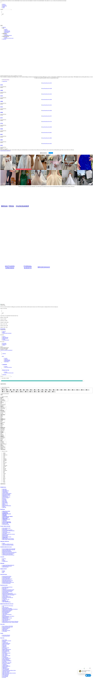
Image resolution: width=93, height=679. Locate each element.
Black (4, 479)
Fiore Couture (4, 500)
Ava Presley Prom (5, 642)
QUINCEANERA (23, 206)
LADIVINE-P (4, 520)
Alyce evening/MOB (5, 669)
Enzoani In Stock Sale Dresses (7, 551)
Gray (4, 480)
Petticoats (3, 560)
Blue (4, 461)
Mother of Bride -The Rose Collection (8, 539)
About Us (3, 336)
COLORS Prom (5, 512)
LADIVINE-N (4, 519)
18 (43, 389)
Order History (4, 344)
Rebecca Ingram (4, 502)
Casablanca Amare (5, 665)
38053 (1, 139)
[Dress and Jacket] (3, 404)
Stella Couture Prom (5, 674)
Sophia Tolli (4, 507)
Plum (4, 471)
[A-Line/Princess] (2, 437)
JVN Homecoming (5, 657)
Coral (4, 474)
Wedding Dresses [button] (3, 487)
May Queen (4, 677)
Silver (4, 481)
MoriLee (3, 503)
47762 (1, 123)
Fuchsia (4, 469)
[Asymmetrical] (2, 429)
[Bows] (2, 421)
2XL (54, 391)
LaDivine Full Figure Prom (6, 521)
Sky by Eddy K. (4, 648)
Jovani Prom (4, 515)
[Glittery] (1, 415)
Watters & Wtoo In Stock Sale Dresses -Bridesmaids (10, 621)
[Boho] (3, 403)
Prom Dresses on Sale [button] (3, 585)
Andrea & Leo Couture (6, 511)
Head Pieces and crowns (6, 627)
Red (4, 472)
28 (62, 389)
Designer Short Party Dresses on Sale (8, 582)
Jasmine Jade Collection (6, 671)
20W (88, 389)
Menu (1, 25)
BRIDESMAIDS (44, 267)
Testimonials (4, 374)
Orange (4, 473)
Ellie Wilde (4, 641)
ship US (3, 570)
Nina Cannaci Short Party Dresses (7, 580)
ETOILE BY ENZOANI (6, 496)
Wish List (3, 4)
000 (4, 389)
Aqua (4, 457)
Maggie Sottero (4, 501)
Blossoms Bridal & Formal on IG (5, 150)
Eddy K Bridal (4, 639)
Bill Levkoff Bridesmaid (6, 611)
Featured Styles (4, 81)
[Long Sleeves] (3, 443)
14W (74, 389)
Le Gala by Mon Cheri (5, 599)
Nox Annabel (4, 661)
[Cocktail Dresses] (4, 400)
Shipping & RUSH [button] (3, 568)
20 (47, 389)
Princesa (3, 543)
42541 (1, 95)
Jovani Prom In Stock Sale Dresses (7, 590)
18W (83, 389)
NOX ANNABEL (5, 676)
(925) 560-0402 (2, 328)
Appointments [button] (4, 364)
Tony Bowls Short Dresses (6, 583)
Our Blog (3, 339)
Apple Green (5, 454)
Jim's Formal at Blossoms (6, 635)
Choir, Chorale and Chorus (6, 658)
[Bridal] (4, 398)
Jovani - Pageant (4, 654)
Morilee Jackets (4, 629)
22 (50, 389)
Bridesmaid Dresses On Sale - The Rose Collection (10, 622)
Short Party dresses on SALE (6, 581)
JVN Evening (4, 656)
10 (28, 389)
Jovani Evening (4, 531)
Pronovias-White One (5, 647)
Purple (4, 463)
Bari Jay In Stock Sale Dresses (7, 608)
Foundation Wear (5, 561)
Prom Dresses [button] (2, 509)
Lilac (4, 464)
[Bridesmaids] (4, 399)
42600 (1, 101)
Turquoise (4, 458)
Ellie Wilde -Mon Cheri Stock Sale (7, 597)
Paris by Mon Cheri (5, 587)
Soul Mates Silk (4, 537)
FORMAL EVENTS (28, 267)
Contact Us (4, 331)
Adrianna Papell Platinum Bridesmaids (8, 565)
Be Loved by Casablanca (6, 663)
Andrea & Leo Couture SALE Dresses (8, 594)
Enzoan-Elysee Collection (6, 495)
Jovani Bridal (4, 499)
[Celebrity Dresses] (3, 407)
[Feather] (2, 425)
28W (18, 391)
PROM (12, 206)
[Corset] (3, 409)
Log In (3, 7)
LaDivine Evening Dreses (6, 643)
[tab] (47, 356)
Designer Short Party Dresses (6, 576)
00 (7, 389)
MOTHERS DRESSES (10, 267)
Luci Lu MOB (4, 533)
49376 (1, 84)
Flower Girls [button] (2, 624)
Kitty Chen (4, 498)
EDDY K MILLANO (5, 650)
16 (39, 389)
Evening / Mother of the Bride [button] (5, 526)
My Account (4, 343)
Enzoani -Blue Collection (6, 494)
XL (50, 391)
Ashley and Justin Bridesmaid (6, 614)
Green (4, 455)
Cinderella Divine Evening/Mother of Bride (9, 670)
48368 (1, 112)
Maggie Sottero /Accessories (6, 640)
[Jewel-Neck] (2, 435)
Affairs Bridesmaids (5, 607)
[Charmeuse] (2, 424)
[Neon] (1, 417)
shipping (3, 571)
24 (54, 389)
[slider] (83, 380)
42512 (1, 106)
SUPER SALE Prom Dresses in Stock (8, 589)
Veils (3, 559)
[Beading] (2, 420)
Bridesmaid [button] (2, 563)
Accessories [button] (2, 556)
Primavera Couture (5, 523)
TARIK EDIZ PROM (5, 668)
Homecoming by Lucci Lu (6, 579)
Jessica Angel (4, 514)
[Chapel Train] (2, 430)
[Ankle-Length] (2, 428)
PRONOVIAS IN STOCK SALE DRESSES (9, 552)
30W (22, 391)
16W (78, 389)
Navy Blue (5, 462)
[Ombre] (1, 418)
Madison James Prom (5, 673)
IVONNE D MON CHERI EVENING (8, 530)
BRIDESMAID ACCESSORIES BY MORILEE (10, 609)
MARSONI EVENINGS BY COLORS (8, 534)
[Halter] (2, 433)
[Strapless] (2, 448)
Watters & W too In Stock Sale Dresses (8, 553)
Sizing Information (5, 338)
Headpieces (4, 558)
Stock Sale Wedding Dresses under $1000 (8, 548)
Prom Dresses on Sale (5, 524)
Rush (3, 572)
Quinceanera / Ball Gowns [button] (4, 541)
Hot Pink (4, 468)
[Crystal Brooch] (2, 422)
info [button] (3, 356)
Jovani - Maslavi (4, 653)
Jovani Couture (4, 518)
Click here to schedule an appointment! (6, 350)
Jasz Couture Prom (5, 675)
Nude (4, 476)
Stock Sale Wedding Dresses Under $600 (8, 549)
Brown (4, 478)
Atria (3, 606)
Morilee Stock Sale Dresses (6, 550)
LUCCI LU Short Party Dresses (7, 578)
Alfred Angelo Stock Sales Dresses (7, 605)
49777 (1, 117)
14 (35, 389)
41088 (1, 90)
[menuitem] (47, 4)
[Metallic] (1, 416)
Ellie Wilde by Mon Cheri (6, 513)
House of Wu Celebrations (6, 619)
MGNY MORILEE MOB (6, 528)
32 (69, 389)
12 (31, 389)
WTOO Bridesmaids (5, 612)
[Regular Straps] (2, 446)
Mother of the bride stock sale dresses (8, 538)
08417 (1, 134)
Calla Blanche (4, 664)
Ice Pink (4, 466)
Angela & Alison (5, 595)
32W (27, 391)
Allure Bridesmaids (5, 618)
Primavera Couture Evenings (6, 536)
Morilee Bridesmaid (5, 566)
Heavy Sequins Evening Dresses (7, 529)
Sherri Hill (4, 600)
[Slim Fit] (2, 439)
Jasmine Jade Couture (5, 672)
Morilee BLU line (5, 504)
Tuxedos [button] (1, 633)
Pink (4, 467)
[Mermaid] (2, 438)
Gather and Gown (5, 620)
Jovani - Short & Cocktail (6, 655)
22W (4, 391)
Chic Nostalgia (4, 631)
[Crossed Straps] (3, 412)
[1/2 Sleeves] (3, 441)
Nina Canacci (4, 588)
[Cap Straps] (2, 445)
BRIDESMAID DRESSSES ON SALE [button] (6, 603)
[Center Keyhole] (3, 408)
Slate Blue (4, 460)
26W (13, 391)
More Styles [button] (2, 637)
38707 (1, 145)
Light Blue (5, 459)
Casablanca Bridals (5, 492)
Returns (3, 332)
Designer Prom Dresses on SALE (7, 593)
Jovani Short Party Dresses (6, 577)
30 (66, 389)
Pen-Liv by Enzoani (5, 497)
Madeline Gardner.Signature (6, 649)
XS (35, 391)
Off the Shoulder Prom (5, 651)
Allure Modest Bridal (5, 490)
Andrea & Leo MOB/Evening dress (7, 544)
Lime (4, 456)
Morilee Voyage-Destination (6, 505)
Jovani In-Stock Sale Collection (7, 516)
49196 (1, 128)
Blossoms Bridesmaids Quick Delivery (8, 616)
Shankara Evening (5, 666)
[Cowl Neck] (2, 432)
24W (8, 391)
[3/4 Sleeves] (3, 442)
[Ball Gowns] (3, 402)
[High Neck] (2, 434)
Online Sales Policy (5, 337)
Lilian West (4, 646)
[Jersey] (2, 426)
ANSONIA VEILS (5, 628)
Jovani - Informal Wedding (6, 601)
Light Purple (5, 465)
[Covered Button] (3, 411)
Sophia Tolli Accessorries (6, 630)
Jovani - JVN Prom (5, 517)
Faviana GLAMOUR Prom (6, 596)
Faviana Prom (4, 598)
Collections (4, 353)
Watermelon (5, 470)
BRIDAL (4, 206)
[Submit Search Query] (11, 376)
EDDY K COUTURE (5, 644)
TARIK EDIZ (4, 667)
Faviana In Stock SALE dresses (7, 591)
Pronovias (3, 506)
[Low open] (3, 413)
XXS (32, 391)
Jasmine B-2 (4, 615)
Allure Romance (4, 491)
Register (3, 6)
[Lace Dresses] (3, 405)
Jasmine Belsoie (4, 613)
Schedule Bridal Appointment (6, 333)
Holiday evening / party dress (6, 662)
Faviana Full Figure (5, 592)
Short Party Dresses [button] (3, 574)
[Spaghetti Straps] (2, 447)
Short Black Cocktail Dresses (6, 660)
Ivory (4, 475)
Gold (4, 477)
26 (58, 389)
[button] (4, 27)
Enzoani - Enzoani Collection (6, 493)
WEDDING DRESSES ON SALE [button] (6, 546)
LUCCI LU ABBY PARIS (6, 522)
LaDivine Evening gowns (6, 532)
